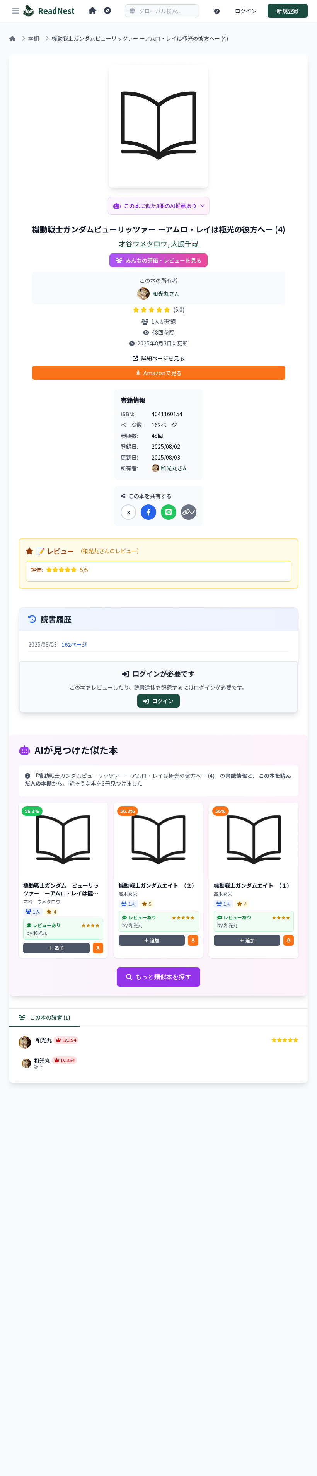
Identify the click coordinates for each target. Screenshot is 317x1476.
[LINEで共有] (168, 512)
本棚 (33, 38)
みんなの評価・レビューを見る (163, 260)
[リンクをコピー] (188, 512)
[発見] (107, 11)
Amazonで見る (162, 373)
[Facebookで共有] (148, 512)
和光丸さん (166, 293)
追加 (59, 948)
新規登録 (287, 11)
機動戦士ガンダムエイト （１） (253, 885)
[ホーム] (92, 11)
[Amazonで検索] (98, 948)
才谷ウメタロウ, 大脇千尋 (159, 243)
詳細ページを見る (162, 358)
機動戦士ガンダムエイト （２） (158, 885)
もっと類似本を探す (163, 976)
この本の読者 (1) (49, 1017)
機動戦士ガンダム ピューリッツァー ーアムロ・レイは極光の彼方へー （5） (61, 893)
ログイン (246, 11)
